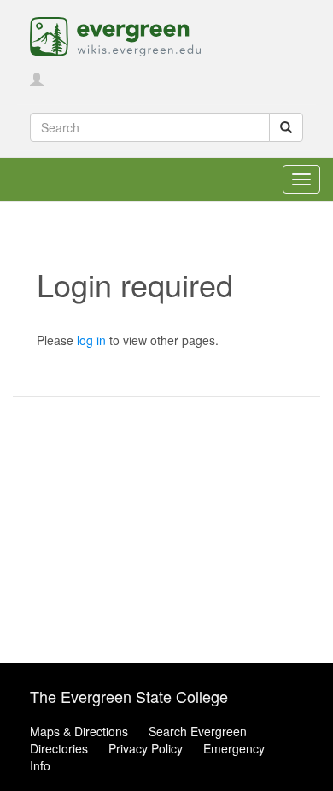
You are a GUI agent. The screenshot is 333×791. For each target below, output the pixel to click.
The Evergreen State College (129, 696)
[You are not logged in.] (36, 80)
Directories (59, 748)
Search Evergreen (198, 731)
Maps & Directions (79, 731)
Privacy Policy (145, 748)
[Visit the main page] (115, 35)
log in (91, 340)
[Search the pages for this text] (286, 127)
